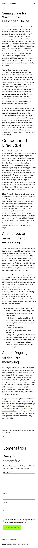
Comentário (7, 472)
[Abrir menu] (35, 4)
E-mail (5, 502)
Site (4, 511)
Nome (5, 493)
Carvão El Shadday (9, 4)
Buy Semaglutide (29, 430)
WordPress (25, 544)
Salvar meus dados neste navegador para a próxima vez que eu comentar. (20, 521)
